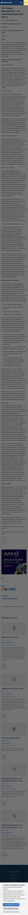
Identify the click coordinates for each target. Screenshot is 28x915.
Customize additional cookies (11, 911)
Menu (25, 2)
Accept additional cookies (11, 904)
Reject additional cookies (11, 908)
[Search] (21, 2)
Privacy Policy (11, 900)
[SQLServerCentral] (1, 2)
